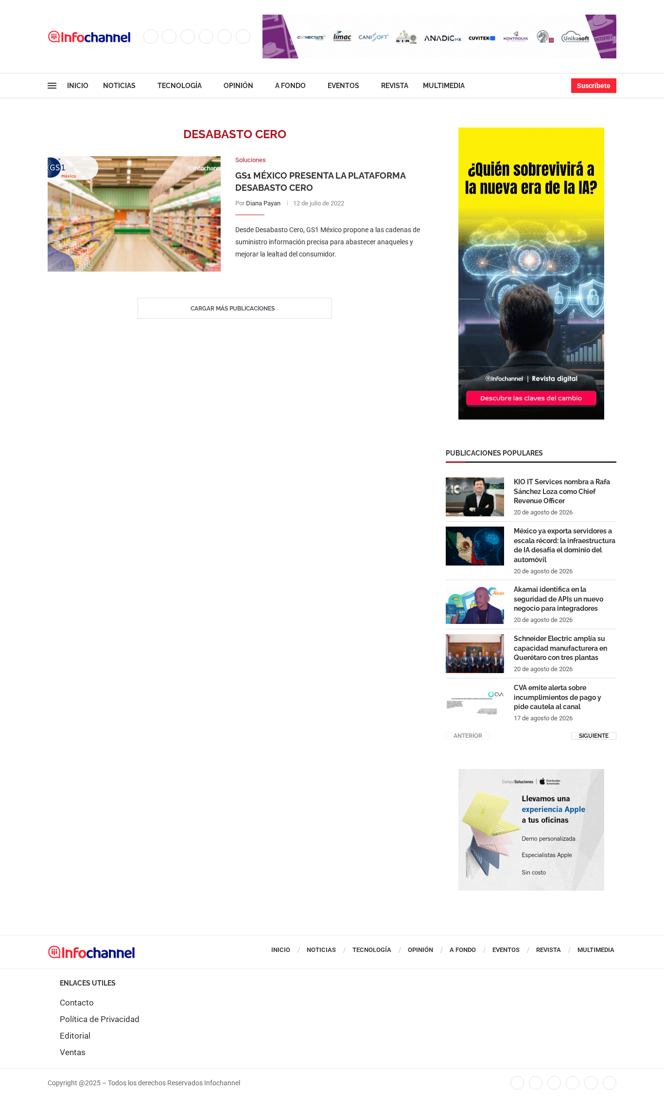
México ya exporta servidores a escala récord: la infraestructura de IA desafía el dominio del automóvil (564, 545)
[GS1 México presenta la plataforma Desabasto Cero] (134, 214)
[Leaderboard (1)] (439, 19)
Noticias (119, 86)
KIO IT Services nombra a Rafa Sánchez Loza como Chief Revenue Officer (562, 491)
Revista (394, 86)
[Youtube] (224, 36)
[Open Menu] (52, 85)
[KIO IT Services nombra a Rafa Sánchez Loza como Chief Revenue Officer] (475, 496)
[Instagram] (187, 36)
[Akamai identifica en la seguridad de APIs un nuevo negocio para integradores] (475, 604)
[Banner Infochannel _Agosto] (531, 774)
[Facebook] (150, 36)
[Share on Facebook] (318, 274)
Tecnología (179, 86)
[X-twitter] (535, 1083)
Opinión (238, 86)
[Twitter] (169, 36)
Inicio (77, 86)
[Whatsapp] (243, 36)
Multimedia (444, 86)
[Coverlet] (531, 132)
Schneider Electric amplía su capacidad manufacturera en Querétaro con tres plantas (560, 648)
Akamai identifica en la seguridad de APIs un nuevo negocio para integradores (558, 598)
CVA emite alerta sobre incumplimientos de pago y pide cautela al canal (557, 697)
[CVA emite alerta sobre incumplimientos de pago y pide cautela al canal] (475, 702)
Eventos (343, 86)
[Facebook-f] (517, 1083)
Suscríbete (594, 86)
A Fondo (290, 86)
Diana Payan (263, 203)
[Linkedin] (206, 36)
